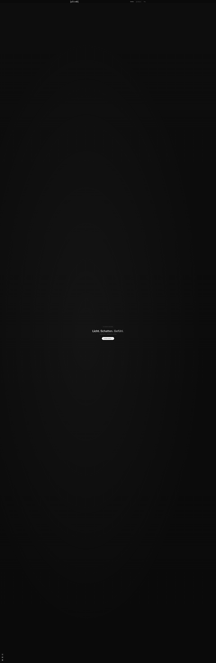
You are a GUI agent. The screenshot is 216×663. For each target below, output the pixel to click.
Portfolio (132, 1)
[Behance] (2, 657)
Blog (145, 1)
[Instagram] (2, 654)
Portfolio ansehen (107, 338)
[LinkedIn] (2, 660)
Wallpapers (139, 1)
